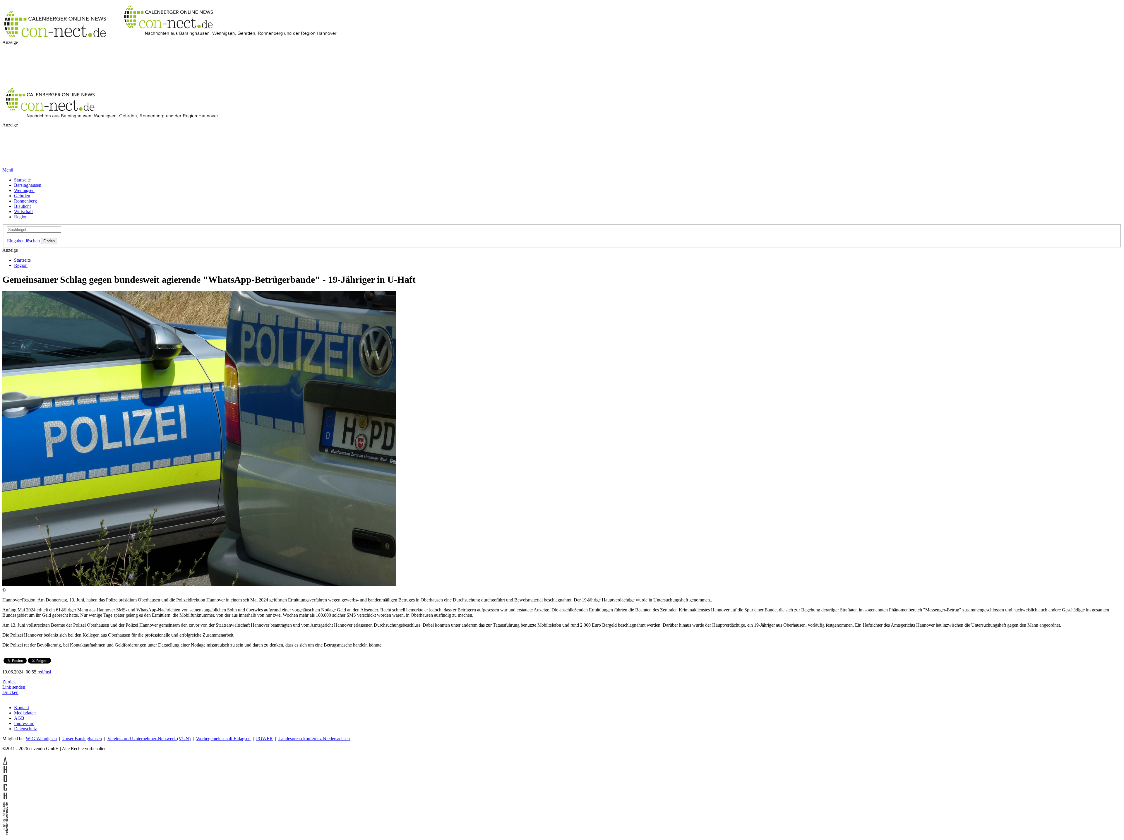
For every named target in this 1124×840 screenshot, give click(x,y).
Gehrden (22, 195)
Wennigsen (24, 190)
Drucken (10, 692)
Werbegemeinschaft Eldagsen (223, 738)
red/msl (44, 671)
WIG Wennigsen (41, 738)
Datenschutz (25, 728)
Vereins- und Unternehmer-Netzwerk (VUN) (149, 738)
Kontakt (21, 707)
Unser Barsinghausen (82, 738)
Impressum (24, 723)
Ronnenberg (25, 200)
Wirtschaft (23, 211)
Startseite (22, 179)
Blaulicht (22, 206)
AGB (19, 718)
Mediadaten (25, 712)
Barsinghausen (27, 185)
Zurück (9, 681)
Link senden (13, 687)
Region (21, 216)
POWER (264, 738)
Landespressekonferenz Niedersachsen (314, 738)
